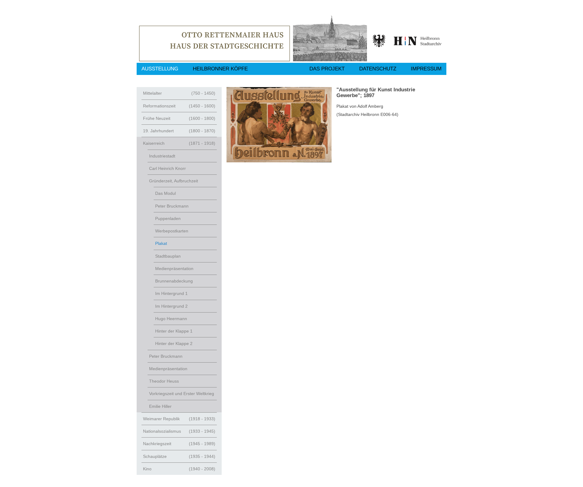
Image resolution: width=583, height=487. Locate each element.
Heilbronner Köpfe (220, 69)
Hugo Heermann (171, 318)
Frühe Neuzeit (179, 118)
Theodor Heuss (164, 381)
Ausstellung (159, 69)
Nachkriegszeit (179, 443)
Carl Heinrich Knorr (167, 168)
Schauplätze (179, 456)
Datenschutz (377, 69)
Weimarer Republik (179, 418)
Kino (179, 468)
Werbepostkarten (171, 230)
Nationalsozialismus (179, 431)
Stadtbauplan (168, 256)
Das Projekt (327, 69)
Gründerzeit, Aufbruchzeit (173, 180)
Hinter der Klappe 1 (174, 331)
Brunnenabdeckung (174, 281)
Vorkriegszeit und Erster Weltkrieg (181, 393)
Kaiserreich (179, 143)
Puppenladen (168, 218)
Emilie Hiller (160, 406)
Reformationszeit (179, 105)
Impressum (426, 69)
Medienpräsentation (174, 268)
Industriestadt (162, 156)
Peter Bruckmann (172, 206)
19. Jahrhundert (179, 130)
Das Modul (165, 193)
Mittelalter (179, 93)
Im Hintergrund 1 (171, 293)
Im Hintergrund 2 (171, 306)
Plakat (161, 243)
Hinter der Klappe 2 (174, 343)
